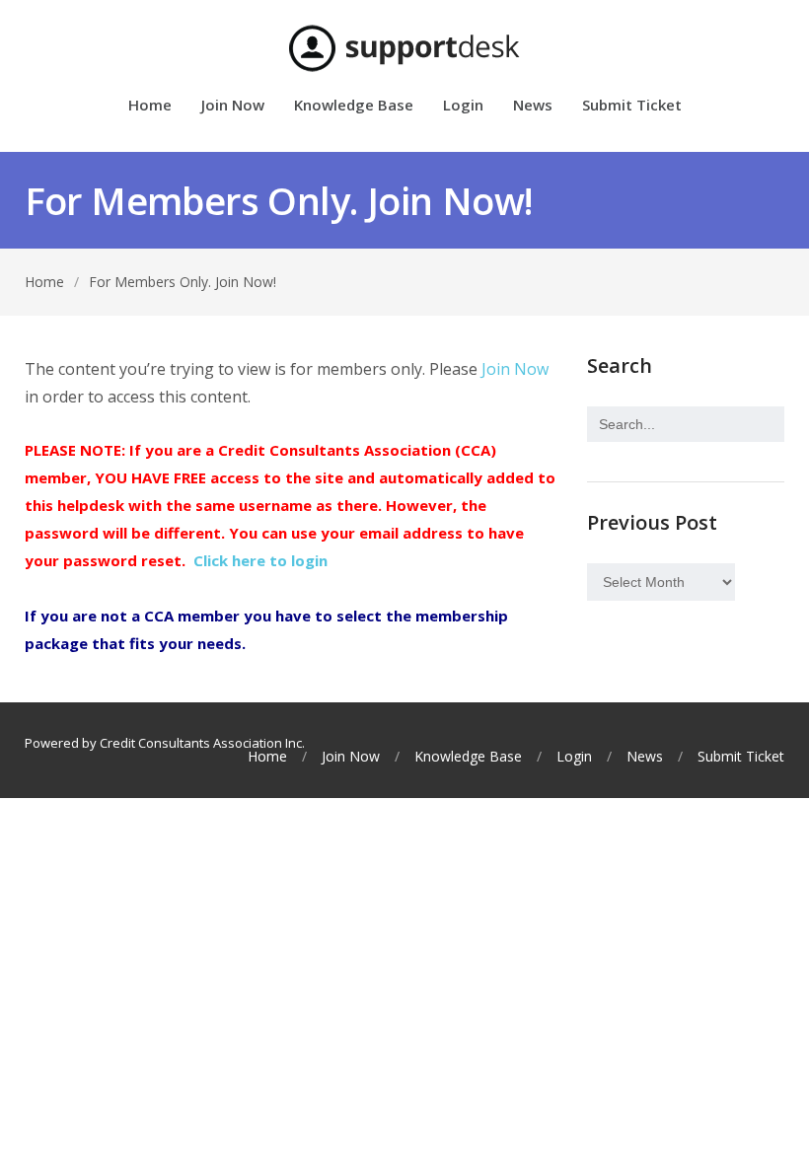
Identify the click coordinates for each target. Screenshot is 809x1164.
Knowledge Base (353, 106)
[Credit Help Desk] (405, 48)
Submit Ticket (632, 106)
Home (150, 106)
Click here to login (260, 560)
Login (463, 106)
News (532, 106)
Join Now (232, 106)
